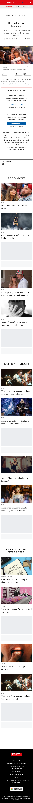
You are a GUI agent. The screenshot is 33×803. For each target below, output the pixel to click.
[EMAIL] (3, 164)
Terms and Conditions (16, 766)
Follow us (20, 74)
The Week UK (10, 38)
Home (8, 15)
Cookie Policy (16, 771)
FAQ (16, 777)
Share (5, 74)
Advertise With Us (16, 774)
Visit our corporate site (25, 796)
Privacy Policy (17, 769)
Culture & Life (16, 15)
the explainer (16, 19)
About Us (16, 760)
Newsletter (28, 74)
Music (24, 15)
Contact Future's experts (16, 763)
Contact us (20, 149)
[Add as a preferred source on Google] (16, 789)
